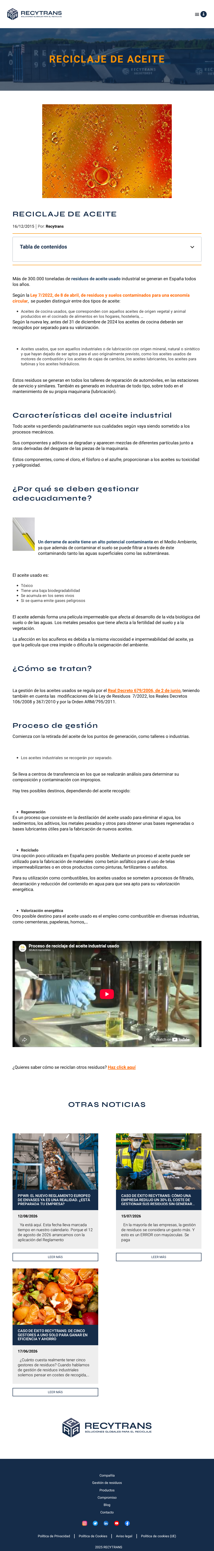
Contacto (107, 1512)
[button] (197, 14)
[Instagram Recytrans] (85, 1524)
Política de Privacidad (54, 1536)
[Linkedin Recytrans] (107, 1524)
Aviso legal (124, 1536)
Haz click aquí (122, 1067)
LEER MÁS (55, 1257)
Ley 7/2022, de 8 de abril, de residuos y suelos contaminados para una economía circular (101, 298)
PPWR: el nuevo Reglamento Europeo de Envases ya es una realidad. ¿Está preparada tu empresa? (54, 1199)
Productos (107, 1490)
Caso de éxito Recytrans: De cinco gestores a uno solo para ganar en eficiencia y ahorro (53, 1334)
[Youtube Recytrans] (117, 1524)
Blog (107, 1504)
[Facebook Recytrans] (128, 1524)
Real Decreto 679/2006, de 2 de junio (144, 690)
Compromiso (107, 1497)
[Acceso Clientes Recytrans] (203, 14)
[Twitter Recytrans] (96, 1524)
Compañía (107, 1475)
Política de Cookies (93, 1536)
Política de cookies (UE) (158, 1536)
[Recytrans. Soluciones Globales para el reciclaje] (34, 14)
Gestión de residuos (107, 1482)
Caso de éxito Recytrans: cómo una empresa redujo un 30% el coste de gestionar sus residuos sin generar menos (156, 1199)
